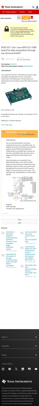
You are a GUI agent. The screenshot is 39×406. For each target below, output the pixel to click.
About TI (4, 337)
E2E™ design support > (9, 12)
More (30, 12)
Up (3, 214)
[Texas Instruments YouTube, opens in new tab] (36, 370)
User (37, 7)
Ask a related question (26, 17)
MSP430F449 (27, 66)
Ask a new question (32, 17)
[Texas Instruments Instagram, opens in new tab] (3, 370)
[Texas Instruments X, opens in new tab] (16, 370)
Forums (22, 12)
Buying (4, 355)
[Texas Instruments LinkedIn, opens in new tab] (22, 370)
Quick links (5, 346)
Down (8, 214)
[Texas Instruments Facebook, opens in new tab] (9, 370)
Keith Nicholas (11, 132)
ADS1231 (13, 64)
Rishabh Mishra (10, 59)
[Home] (12, 7)
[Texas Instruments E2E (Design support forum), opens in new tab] (29, 370)
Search (33, 7)
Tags (19, 219)
